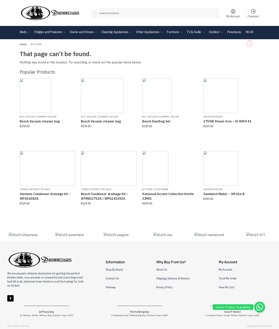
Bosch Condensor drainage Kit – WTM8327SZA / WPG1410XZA (104, 196)
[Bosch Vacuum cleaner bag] (47, 95)
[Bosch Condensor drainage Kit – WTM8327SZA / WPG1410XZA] (109, 168)
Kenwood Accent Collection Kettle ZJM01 (168, 196)
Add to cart (47, 134)
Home (23, 44)
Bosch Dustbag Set (156, 121)
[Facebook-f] (10, 298)
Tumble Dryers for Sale (35, 189)
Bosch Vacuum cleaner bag (40, 121)
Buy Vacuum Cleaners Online (38, 116)
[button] (252, 37)
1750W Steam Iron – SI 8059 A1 (227, 121)
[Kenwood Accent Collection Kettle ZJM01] (170, 168)
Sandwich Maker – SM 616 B (223, 194)
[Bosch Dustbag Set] (170, 95)
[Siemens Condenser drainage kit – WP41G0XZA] (47, 168)
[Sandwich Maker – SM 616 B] (231, 168)
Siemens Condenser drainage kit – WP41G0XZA (45, 196)
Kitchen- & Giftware (155, 189)
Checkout (253, 16)
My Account (233, 16)
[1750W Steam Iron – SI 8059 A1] (231, 95)
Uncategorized (213, 116)
